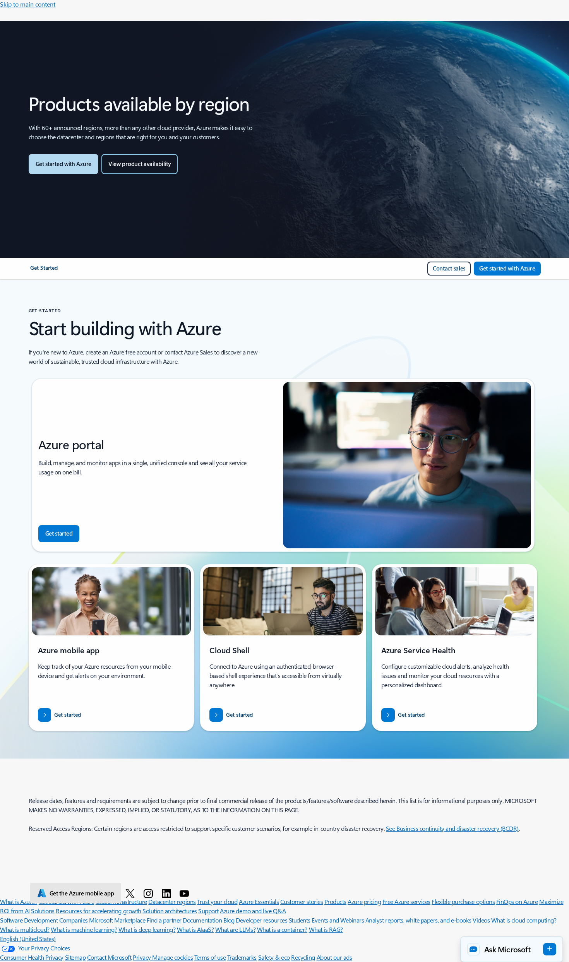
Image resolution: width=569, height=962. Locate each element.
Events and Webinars (338, 920)
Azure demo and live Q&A (253, 911)
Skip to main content (27, 4)
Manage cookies (172, 957)
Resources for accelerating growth (98, 911)
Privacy (142, 957)
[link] (44, 271)
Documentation (202, 920)
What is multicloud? (25, 929)
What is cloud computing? (523, 920)
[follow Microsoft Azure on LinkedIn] (168, 893)
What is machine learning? (84, 929)
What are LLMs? (235, 929)
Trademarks (242, 957)
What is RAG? (326, 929)
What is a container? (282, 929)
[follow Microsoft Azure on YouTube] (186, 893)
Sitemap (75, 957)
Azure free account (133, 352)
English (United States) (28, 939)
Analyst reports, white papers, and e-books (418, 920)
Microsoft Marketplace (117, 920)
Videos (481, 920)
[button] (512, 949)
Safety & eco (274, 957)
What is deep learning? (146, 929)
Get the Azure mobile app (82, 893)
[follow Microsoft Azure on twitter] (131, 893)
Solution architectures (169, 911)
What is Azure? (18, 901)
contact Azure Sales (189, 352)
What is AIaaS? (195, 929)
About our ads (334, 957)
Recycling (303, 957)
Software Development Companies (44, 920)
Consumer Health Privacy (31, 957)
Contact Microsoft (109, 957)
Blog (229, 920)
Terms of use (210, 957)
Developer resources (261, 920)
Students (299, 920)
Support (208, 911)
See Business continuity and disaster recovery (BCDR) (452, 828)
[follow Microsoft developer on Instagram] (150, 893)
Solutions (43, 911)
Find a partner (164, 920)
